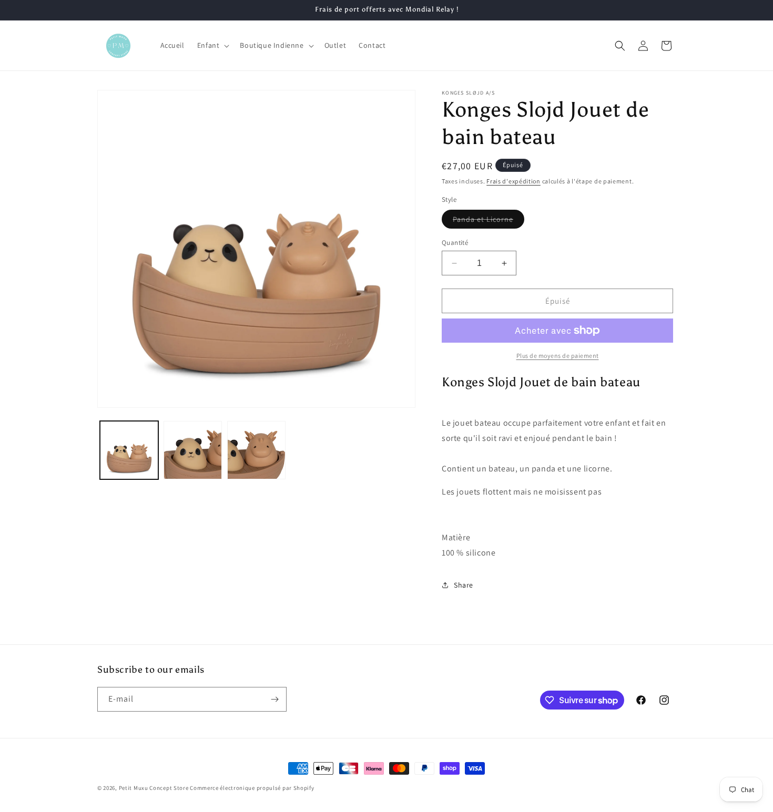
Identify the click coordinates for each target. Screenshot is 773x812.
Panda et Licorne (488, 221)
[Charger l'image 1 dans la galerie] (129, 450)
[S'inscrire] (274, 699)
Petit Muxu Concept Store (154, 788)
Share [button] (463, 585)
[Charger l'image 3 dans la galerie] (256, 450)
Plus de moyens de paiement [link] (557, 355)
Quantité (455, 242)
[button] (212, 45)
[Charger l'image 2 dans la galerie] (193, 450)
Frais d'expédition (513, 181)
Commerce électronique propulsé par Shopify (252, 788)
